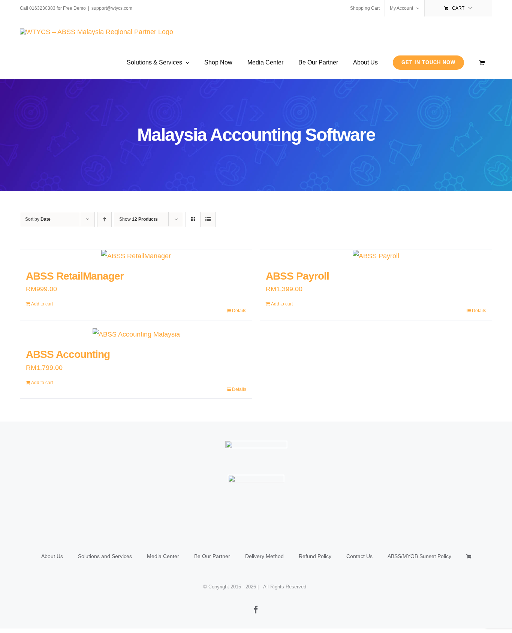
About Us (52, 556)
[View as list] (208, 219)
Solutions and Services (105, 556)
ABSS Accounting (68, 354)
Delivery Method (264, 556)
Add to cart (42, 304)
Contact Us (359, 556)
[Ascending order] (104, 219)
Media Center (163, 556)
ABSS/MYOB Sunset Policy (419, 556)
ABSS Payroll (297, 276)
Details (239, 310)
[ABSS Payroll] (376, 256)
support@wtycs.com (111, 8)
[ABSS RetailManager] (136, 256)
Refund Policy (315, 556)
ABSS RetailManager (75, 276)
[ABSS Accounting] (136, 334)
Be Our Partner (212, 556)
